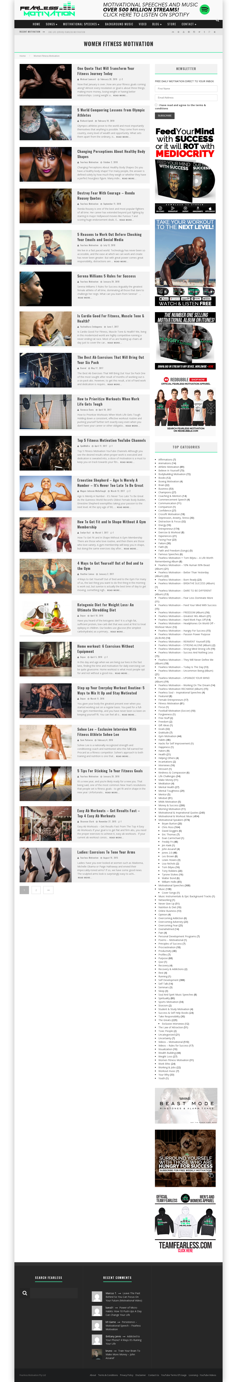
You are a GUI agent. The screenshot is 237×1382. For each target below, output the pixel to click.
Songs (50, 24)
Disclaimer (141, 1375)
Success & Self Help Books (173, 1012)
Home (36, 24)
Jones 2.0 (167, 852)
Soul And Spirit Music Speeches (175, 994)
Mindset (162, 798)
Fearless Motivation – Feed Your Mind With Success (187, 605)
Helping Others (166, 758)
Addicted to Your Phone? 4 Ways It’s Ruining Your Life (123, 1340)
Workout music (166, 1071)
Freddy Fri (167, 841)
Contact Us (153, 1375)
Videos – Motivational (170, 1042)
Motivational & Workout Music (175, 816)
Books (162, 477)
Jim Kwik (166, 845)
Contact (188, 24)
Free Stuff (163, 718)
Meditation (164, 783)
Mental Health (166, 787)
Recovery (163, 965)
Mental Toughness (168, 790)
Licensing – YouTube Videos (202, 1375)
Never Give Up (166, 903)
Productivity (165, 951)
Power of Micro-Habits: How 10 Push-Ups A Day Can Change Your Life (124, 1311)
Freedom (163, 721)
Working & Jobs (167, 1067)
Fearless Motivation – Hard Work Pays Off (182, 619)
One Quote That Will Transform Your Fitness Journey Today (105, 71)
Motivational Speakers (170, 820)
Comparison (165, 507)
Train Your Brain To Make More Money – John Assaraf (123, 1354)
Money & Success (168, 805)
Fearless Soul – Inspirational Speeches (179, 692)
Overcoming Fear (168, 925)
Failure (162, 543)
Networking (164, 900)
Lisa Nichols (168, 863)
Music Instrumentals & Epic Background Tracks (184, 896)
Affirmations (165, 459)
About (93, 1375)
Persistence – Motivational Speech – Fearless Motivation (123, 1325)
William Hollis (169, 881)
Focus (161, 707)
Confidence (164, 510)
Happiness (164, 747)
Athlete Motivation (168, 466)
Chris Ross (168, 827)
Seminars (163, 987)
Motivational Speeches (80, 24)
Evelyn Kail (85, 532)
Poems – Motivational (170, 940)
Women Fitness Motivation (173, 1060)
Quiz (160, 961)
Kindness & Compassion (172, 772)
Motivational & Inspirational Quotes (178, 812)
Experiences (165, 536)
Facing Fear (164, 539)
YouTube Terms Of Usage (174, 1375)
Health (162, 754)
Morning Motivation (169, 809)
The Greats (164, 1020)
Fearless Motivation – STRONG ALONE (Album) (185, 645)
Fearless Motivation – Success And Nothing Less (185, 652)
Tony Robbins (169, 870)
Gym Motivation (167, 736)
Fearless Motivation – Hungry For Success (182, 630)
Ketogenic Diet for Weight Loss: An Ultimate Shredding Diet (105, 607)
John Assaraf (169, 849)
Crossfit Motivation (169, 514)
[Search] (217, 20)
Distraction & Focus (169, 521)
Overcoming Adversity (170, 921)
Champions (164, 492)
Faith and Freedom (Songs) (173, 550)
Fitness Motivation (168, 703)
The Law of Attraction (170, 1027)
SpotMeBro (85, 446)
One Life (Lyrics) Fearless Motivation (66, 32)
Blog (155, 24)
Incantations (165, 761)
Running (162, 976)
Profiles (162, 954)
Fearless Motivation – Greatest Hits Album (182, 616)
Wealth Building (167, 1052)
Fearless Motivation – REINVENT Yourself (181, 641)
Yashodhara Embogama (91, 326)
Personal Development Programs (177, 936)
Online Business (167, 910)
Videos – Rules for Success (173, 1045)
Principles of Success (170, 943)
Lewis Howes (169, 860)
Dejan (83, 615)
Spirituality (164, 998)
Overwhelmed (166, 929)
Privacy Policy (126, 1375)
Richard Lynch (86, 120)
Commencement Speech (172, 499)
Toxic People (165, 1031)
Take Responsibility (169, 1016)
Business (163, 488)
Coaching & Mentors (170, 496)
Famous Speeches (168, 554)
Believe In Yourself (168, 470)
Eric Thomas (169, 834)
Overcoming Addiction (170, 918)
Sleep (161, 991)
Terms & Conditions (108, 1375)
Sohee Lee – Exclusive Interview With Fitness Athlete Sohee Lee (106, 732)
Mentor (162, 794)
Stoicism (163, 1005)
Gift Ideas (163, 725)
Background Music (119, 24)
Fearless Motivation (89, 162)
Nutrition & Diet (167, 907)
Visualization (165, 1049)
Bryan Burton (169, 823)
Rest (160, 972)
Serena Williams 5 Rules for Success (106, 276)
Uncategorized (166, 1034)
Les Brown (168, 856)
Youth (161, 1078)
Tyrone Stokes (170, 874)
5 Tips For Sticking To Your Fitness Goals (110, 770)
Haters (162, 750)
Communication (167, 503)
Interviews (164, 765)
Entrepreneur (165, 528)
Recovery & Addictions (171, 969)
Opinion (162, 914)
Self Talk (163, 983)
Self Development (168, 980)
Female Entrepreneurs (170, 699)
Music (161, 889)
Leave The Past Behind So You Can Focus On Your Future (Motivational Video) (124, 1297)
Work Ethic (164, 1063)
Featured (163, 696)
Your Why (163, 1074)
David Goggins (170, 830)
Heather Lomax (87, 574)
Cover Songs (169, 892)
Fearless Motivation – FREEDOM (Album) (181, 612)
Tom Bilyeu (168, 867)
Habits (162, 739)
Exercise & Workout (169, 532)
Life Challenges (166, 776)
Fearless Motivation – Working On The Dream (184, 685)
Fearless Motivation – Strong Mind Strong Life (184, 648)
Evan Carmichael (171, 838)
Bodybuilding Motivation (172, 474)
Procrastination (167, 947)
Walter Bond (169, 878)
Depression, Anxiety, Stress (173, 517)
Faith (161, 547)
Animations (164, 463)
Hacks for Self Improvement (174, 743)
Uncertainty (164, 1038)
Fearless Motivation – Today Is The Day (180, 667)
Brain (161, 485)
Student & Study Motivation (173, 1009)
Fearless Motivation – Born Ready (177, 579)
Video (143, 24)
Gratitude (163, 732)
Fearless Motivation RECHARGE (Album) (180, 688)
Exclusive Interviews (173, 1023)
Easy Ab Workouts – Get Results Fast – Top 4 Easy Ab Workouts (108, 813)
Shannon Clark (87, 821)
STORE (171, 24)
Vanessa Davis (87, 409)
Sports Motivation (168, 1001)
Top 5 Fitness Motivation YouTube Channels (111, 440)
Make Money (165, 779)
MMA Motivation (167, 801)
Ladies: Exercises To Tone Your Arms (106, 852)
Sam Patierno (86, 740)
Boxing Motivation (168, 481)
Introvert (163, 769)
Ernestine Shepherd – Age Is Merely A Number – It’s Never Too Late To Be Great (110, 482)
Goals (161, 729)
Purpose (163, 958)
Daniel (83, 368)
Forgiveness (165, 714)
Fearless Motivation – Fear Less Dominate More (185, 597)
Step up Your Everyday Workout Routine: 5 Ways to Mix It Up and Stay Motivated (111, 690)
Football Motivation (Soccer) (174, 710)
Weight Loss (165, 1056)
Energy (162, 525)
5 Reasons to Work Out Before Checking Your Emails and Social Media (109, 237)
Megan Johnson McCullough (93, 491)
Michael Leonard (88, 79)
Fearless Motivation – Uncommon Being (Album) (185, 670)
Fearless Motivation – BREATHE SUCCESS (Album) (186, 583)
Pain (160, 932)
